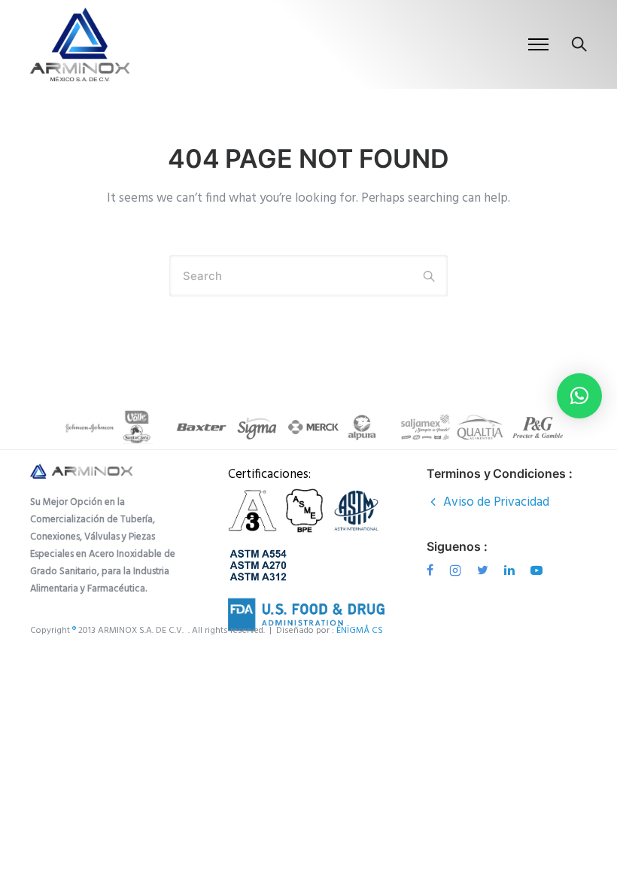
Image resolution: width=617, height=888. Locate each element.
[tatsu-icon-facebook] (432, 570)
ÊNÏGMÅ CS (360, 630)
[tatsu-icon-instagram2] (457, 570)
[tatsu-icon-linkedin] (511, 570)
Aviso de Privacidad (496, 502)
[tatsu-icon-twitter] (485, 570)
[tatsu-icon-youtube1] (536, 570)
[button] (579, 395)
